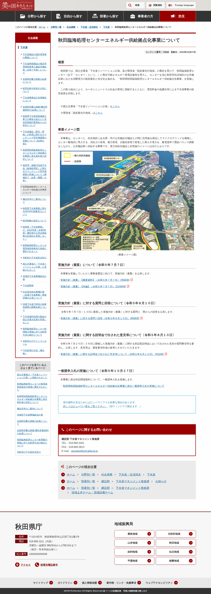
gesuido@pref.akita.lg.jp (84, 451)
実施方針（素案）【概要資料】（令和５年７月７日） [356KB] (95, 280)
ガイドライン (65, 582)
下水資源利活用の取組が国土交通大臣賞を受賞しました (34, 319)
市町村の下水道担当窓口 (34, 257)
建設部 (105, 481)
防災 (182, 16)
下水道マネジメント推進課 (132, 481)
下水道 (106, 27)
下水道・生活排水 (89, 27)
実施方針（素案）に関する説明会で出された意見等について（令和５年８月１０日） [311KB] (112, 354)
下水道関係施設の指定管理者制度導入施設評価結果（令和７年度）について (34, 68)
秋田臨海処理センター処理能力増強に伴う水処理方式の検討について (34, 332)
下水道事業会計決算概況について (34, 99)
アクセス (26, 565)
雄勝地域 (174, 560)
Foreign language (184, 5)
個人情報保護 (89, 582)
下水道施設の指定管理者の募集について (34, 56)
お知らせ (161, 481)
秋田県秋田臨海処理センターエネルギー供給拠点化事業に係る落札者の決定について (34, 154)
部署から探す (109, 16)
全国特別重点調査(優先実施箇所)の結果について (35, 108)
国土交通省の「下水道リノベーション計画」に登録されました (34, 267)
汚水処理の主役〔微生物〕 (33, 352)
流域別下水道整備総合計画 (34, 278)
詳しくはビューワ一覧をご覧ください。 (85, 406)
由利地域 (132, 551)
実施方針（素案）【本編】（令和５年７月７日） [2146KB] (93, 286)
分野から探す (37, 16)
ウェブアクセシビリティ (159, 582)
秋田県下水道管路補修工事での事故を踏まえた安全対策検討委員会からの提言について (34, 121)
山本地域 (132, 542)
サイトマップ (40, 582)
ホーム (42, 27)
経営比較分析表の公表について (34, 90)
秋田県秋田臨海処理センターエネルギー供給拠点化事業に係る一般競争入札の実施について (113, 386)
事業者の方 (145, 16)
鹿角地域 (132, 534)
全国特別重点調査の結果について (34, 80)
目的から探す (73, 16)
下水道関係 (28, 285)
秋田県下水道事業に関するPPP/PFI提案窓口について (34, 211)
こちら (116, 106)
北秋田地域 (174, 534)
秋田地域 (174, 542)
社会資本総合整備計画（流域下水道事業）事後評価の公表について (34, 295)
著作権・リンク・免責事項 (121, 582)
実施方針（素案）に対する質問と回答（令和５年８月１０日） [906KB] (100, 318)
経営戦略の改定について (34, 220)
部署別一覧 (88, 481)
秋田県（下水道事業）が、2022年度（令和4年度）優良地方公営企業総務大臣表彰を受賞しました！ (34, 233)
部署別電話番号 (49, 565)
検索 (137, 5)
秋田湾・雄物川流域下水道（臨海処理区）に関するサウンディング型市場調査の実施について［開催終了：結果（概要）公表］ (34, 173)
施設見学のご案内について (34, 200)
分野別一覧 (56, 27)
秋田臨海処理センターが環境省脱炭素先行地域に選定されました (34, 248)
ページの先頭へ (202, 587)
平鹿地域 (132, 560)
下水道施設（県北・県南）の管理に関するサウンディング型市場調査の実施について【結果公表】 (34, 137)
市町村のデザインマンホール (34, 342)
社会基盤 (71, 27)
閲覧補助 (157, 5)
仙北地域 (174, 551)
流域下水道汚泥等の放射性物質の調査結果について (34, 307)
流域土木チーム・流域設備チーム (92, 492)
